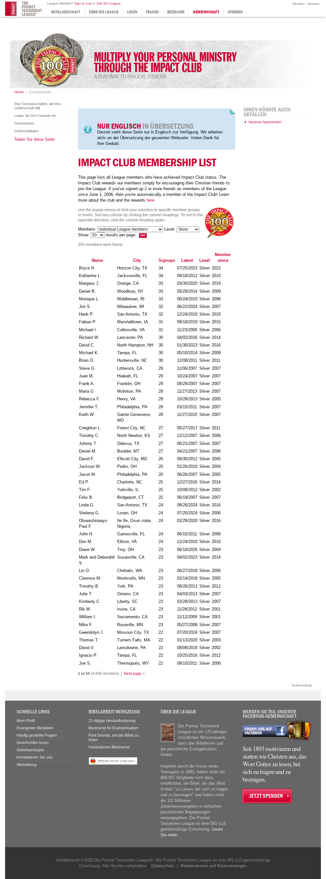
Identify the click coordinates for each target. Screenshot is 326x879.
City (137, 260)
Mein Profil (26, 720)
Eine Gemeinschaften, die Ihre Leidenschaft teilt (37, 106)
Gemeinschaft (206, 12)
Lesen (132, 12)
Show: (83, 234)
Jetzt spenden (266, 796)
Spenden (235, 12)
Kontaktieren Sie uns (35, 757)
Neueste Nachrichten (265, 122)
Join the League (108, 3)
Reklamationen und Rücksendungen (214, 865)
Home (19, 92)
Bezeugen (175, 12)
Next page (133, 673)
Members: (87, 229)
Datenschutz (162, 865)
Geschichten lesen (33, 742)
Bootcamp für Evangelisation (113, 728)
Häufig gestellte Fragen (37, 735)
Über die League (103, 12)
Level (204, 260)
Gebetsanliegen (26, 131)
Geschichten (24, 123)
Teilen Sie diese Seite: (35, 139)
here (150, 200)
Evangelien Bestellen (35, 728)
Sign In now (83, 3)
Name (97, 260)
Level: (169, 229)
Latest (187, 260)
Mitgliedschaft (65, 12)
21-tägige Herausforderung (112, 720)
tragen (152, 12)
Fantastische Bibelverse (109, 747)
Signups (167, 260)
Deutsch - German (305, 3)
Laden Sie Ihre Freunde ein (35, 116)
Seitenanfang (302, 685)
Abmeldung (27, 764)
